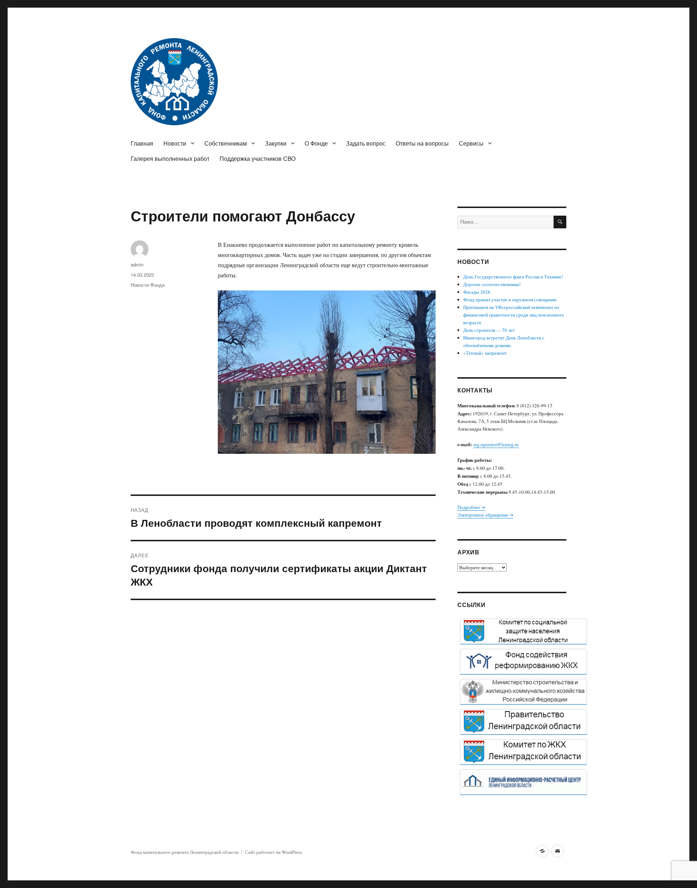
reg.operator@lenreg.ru (496, 444)
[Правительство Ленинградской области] (523, 721)
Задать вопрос (366, 143)
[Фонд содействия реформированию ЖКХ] (523, 661)
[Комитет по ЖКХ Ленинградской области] (523, 752)
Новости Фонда (147, 284)
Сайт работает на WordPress (273, 852)
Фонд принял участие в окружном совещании (510, 299)
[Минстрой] (523, 691)
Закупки (275, 143)
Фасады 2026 (476, 292)
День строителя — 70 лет (489, 330)
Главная (142, 143)
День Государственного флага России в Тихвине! (513, 276)
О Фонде (316, 143)
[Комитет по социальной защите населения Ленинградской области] (523, 631)
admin (137, 264)
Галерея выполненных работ (170, 158)
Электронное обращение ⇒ (485, 515)
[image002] (523, 782)
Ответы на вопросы (422, 143)
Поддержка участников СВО (257, 158)
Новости (174, 143)
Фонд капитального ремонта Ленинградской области (185, 852)
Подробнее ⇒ (471, 507)
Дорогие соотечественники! (492, 284)
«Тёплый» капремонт (485, 353)
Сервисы (471, 143)
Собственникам (225, 143)
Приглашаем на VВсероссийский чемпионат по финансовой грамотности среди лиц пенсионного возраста (513, 315)
